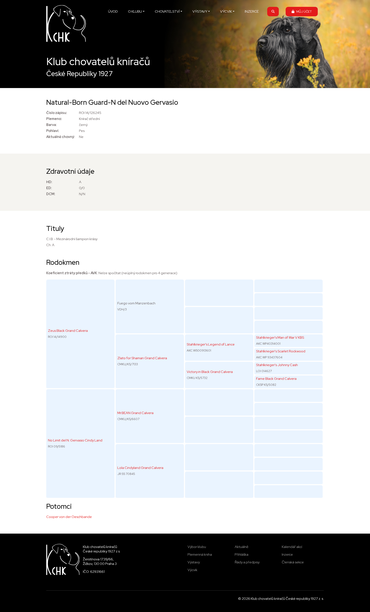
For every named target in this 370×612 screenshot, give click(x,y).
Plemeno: (54, 119)
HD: (49, 182)
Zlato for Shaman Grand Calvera (142, 358)
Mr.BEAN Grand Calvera (135, 413)
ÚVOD (113, 11)
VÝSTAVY (199, 11)
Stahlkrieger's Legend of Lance (211, 344)
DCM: (50, 194)
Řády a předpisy (247, 562)
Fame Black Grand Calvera (276, 378)
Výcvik (192, 570)
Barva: (51, 125)
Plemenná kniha (200, 554)
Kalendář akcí (292, 547)
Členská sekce (293, 562)
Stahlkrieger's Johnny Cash (277, 365)
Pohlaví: (52, 131)
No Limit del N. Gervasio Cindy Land (75, 440)
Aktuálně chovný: (60, 137)
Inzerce (287, 554)
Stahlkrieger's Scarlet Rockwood (280, 351)
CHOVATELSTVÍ (167, 11)
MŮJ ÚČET (303, 11)
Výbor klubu (197, 547)
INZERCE (252, 11)
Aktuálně (241, 547)
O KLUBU (135, 11)
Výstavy (194, 562)
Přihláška (241, 554)
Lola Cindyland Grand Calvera (140, 467)
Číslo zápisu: (56, 113)
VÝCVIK (226, 11)
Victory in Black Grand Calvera (210, 372)
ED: (49, 188)
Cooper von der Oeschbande (69, 517)
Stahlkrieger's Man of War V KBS (280, 337)
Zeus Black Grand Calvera (68, 330)
